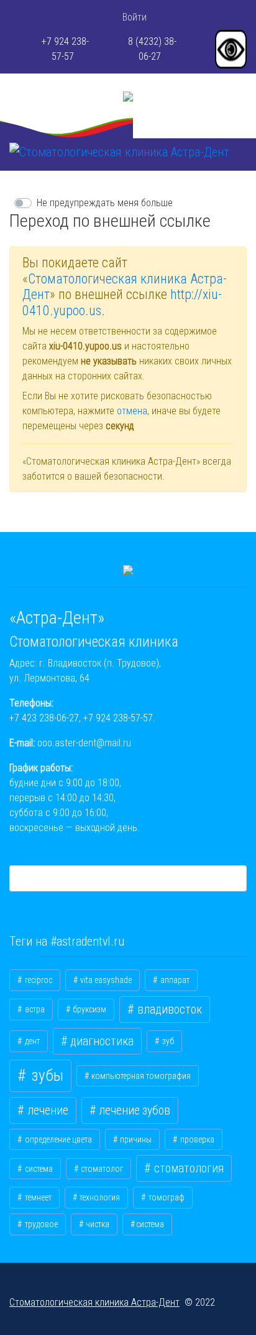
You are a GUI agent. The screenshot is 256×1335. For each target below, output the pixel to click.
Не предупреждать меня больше (105, 203)
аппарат (174, 980)
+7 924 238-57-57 (118, 718)
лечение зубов (133, 1110)
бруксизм (88, 1009)
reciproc (37, 980)
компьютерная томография (140, 1076)
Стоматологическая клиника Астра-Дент (94, 1302)
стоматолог (101, 1169)
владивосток (168, 1009)
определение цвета (57, 1139)
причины (135, 1139)
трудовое (40, 1224)
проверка (196, 1139)
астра (34, 1009)
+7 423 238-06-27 (44, 718)
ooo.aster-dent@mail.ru (84, 743)
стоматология (188, 1168)
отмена (132, 411)
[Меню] (17, 167)
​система (150, 1224)
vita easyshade (105, 980)
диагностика (101, 1041)
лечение (46, 1110)
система (38, 1169)
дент (31, 1041)
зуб (167, 1041)
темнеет (37, 1197)
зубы (45, 1076)
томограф (166, 1197)
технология (99, 1197)
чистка (96, 1224)
